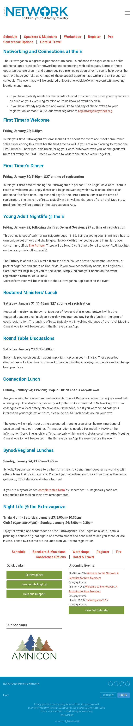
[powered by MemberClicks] (66, 721)
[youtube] (122, 683)
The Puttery (36, 245)
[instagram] (127, 683)
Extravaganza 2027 (97, 600)
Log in (123, 695)
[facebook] (110, 683)
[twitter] (116, 683)
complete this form (51, 490)
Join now (108, 695)
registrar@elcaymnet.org (95, 111)
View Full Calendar (96, 610)
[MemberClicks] (35, 13)
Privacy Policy (66, 714)
